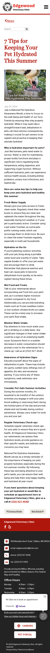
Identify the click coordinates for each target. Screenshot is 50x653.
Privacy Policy (11, 650)
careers (27, 625)
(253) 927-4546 (19, 501)
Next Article (37, 511)
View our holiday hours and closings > (20, 616)
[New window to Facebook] (6, 527)
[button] (43, 616)
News (10, 20)
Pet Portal (25, 634)
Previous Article (15, 511)
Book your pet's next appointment (19, 612)
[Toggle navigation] (46, 7)
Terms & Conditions (26, 650)
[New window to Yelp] (10, 527)
